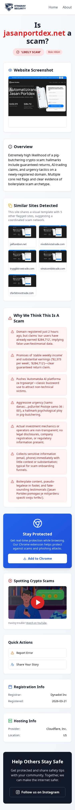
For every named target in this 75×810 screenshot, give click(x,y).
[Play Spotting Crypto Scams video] (37, 602)
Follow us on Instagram (40, 792)
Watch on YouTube (36, 623)
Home (53, 7)
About (67, 7)
